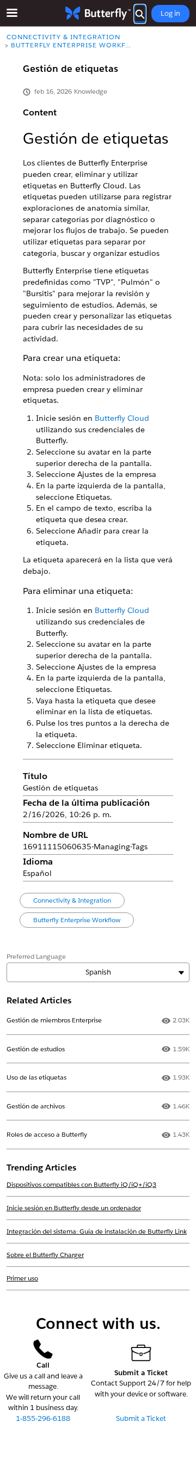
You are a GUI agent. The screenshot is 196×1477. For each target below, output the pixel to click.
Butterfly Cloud (122, 418)
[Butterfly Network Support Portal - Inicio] (98, 13)
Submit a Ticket (141, 1418)
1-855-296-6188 (43, 1418)
